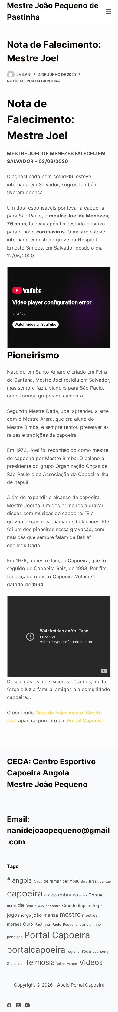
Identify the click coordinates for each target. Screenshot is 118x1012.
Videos (91, 962)
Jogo (97, 905)
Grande (69, 905)
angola (22, 880)
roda (86, 951)
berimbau (70, 881)
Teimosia (40, 962)
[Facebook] (9, 1005)
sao (96, 951)
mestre (70, 914)
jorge (26, 915)
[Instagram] (27, 1005)
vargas (72, 964)
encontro (53, 906)
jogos (13, 915)
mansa (50, 915)
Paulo (56, 924)
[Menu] (108, 11)
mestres (90, 915)
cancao (105, 881)
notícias (16, 81)
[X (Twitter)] (18, 1005)
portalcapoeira (43, 81)
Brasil (93, 881)
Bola (84, 881)
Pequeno (70, 924)
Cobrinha (80, 895)
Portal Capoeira (85, 720)
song (104, 951)
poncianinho (90, 924)
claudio (50, 895)
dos (41, 906)
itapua (84, 905)
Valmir (61, 964)
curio (11, 905)
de (21, 905)
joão (37, 915)
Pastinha (42, 924)
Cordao (96, 894)
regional (73, 951)
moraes (14, 924)
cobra (64, 895)
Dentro (31, 906)
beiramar (52, 881)
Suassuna (15, 963)
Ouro (28, 924)
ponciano (15, 937)
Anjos (38, 881)
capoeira (25, 893)
